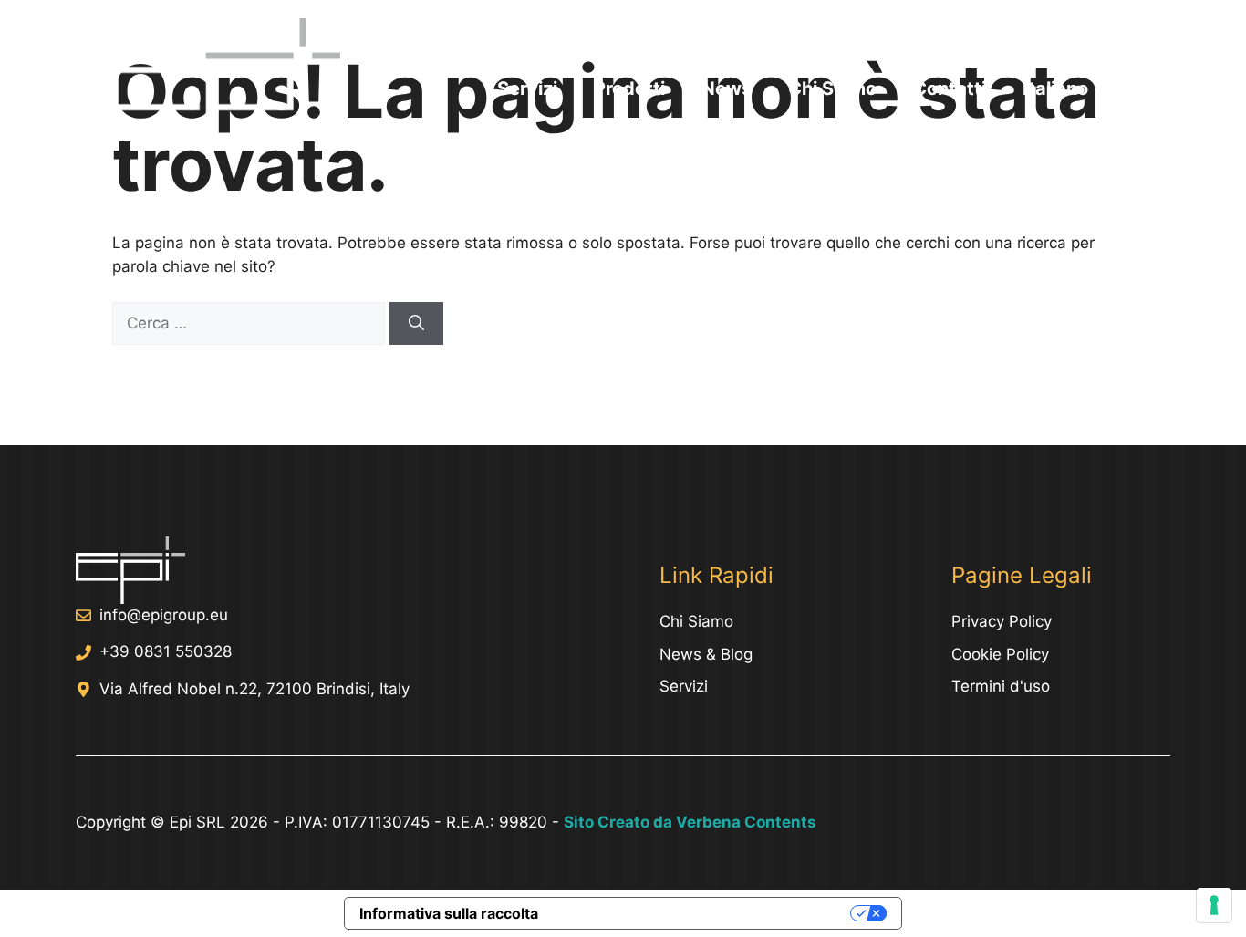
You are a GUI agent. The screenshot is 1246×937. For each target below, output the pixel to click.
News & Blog (706, 654)
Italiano (1055, 88)
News (726, 88)
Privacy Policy (1001, 621)
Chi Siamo (832, 88)
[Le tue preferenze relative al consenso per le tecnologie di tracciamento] (1214, 905)
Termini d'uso (1000, 686)
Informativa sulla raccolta (448, 913)
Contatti (949, 88)
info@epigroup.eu (163, 615)
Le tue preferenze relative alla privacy (703, 913)
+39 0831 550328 (165, 651)
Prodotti (629, 88)
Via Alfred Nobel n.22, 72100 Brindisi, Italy (254, 689)
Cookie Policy (1000, 654)
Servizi (527, 88)
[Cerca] (416, 324)
